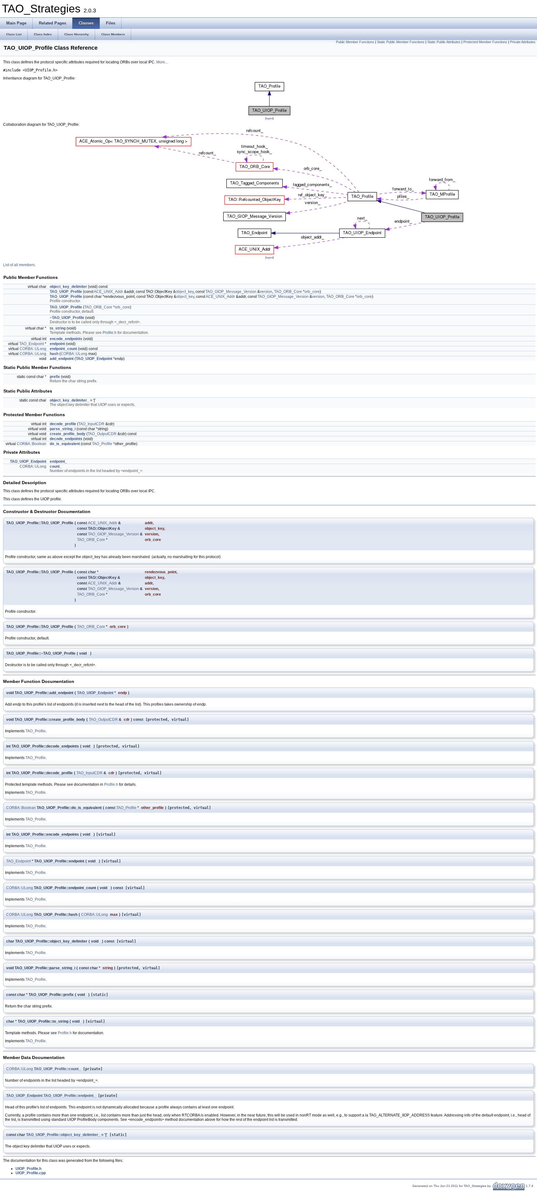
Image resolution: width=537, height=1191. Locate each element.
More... (162, 62)
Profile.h (110, 332)
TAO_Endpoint (31, 344)
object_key (185, 291)
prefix (55, 377)
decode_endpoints (66, 439)
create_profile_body (67, 434)
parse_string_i (63, 429)
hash (54, 354)
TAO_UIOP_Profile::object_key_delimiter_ (63, 1135)
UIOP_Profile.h (28, 1168)
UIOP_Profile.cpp (31, 1173)
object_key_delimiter (68, 286)
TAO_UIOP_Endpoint (94, 359)
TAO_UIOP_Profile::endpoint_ (70, 1095)
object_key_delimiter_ (69, 400)
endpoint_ (58, 461)
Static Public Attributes (444, 42)
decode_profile (63, 424)
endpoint (57, 344)
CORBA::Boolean (31, 444)
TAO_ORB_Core (288, 291)
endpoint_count (63, 349)
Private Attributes (522, 42)
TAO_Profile (102, 444)
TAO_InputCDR (91, 424)
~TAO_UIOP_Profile (67, 318)
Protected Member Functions (485, 42)
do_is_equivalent (65, 444)
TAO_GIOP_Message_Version (230, 291)
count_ (56, 466)
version (266, 291)
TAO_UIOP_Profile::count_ (57, 1069)
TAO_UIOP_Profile (66, 291)
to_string (58, 328)
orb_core (312, 291)
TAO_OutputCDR (102, 434)
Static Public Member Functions (401, 42)
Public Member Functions (355, 42)
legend (269, 118)
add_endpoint (62, 359)
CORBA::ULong (33, 349)
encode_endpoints (66, 339)
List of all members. (19, 265)
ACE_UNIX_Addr (108, 291)
